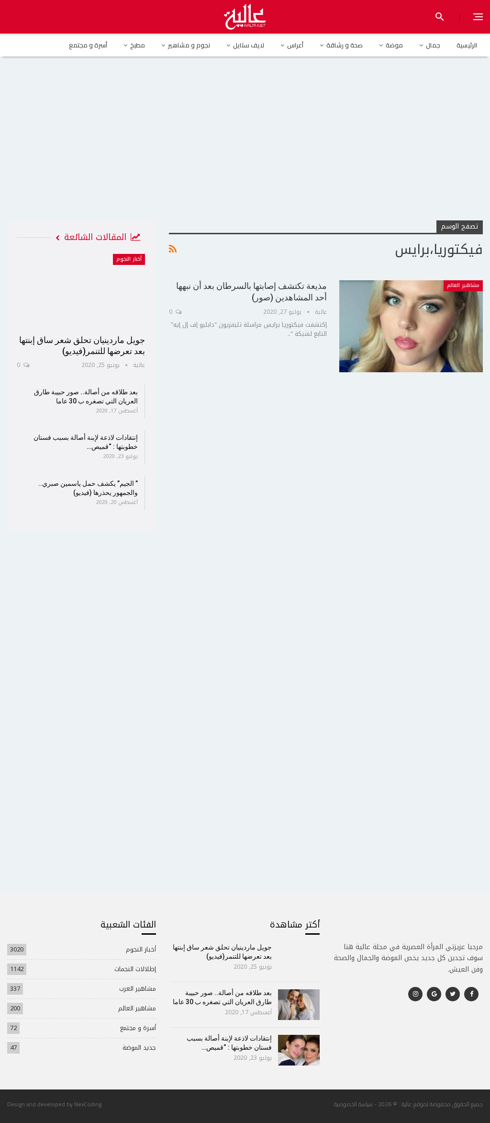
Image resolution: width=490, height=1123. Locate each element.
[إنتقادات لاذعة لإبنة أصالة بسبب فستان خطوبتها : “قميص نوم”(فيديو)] (299, 1050)
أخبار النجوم (129, 259)
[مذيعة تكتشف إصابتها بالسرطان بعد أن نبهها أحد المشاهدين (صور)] (411, 326)
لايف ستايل (248, 45)
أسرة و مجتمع (88, 45)
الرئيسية (467, 45)
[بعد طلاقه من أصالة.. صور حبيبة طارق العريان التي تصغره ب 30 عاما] (299, 1004)
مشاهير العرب (137, 989)
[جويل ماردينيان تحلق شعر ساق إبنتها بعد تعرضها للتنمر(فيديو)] (81, 291)
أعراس (295, 45)
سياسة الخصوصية (353, 1104)
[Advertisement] (245, 148)
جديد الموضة (139, 1048)
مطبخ (137, 45)
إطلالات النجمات (135, 969)
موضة (394, 45)
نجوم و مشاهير (189, 45)
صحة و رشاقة (344, 45)
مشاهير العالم (463, 285)
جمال (433, 45)
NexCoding (87, 1104)
